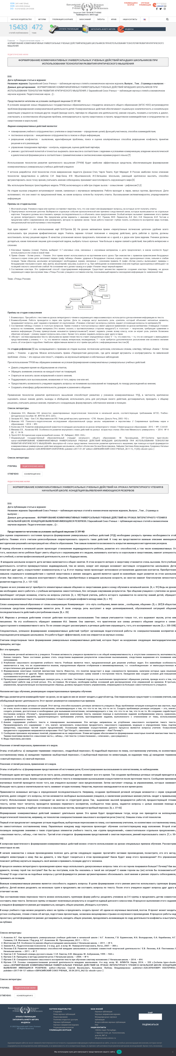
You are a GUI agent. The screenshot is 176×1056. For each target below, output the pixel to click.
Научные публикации (62, 1022)
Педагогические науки (18, 55)
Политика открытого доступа (65, 1020)
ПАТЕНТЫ (101, 19)
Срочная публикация (145, 4)
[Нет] (172, 1051)
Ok (119, 1052)
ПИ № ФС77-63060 (93, 13)
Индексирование (60, 1017)
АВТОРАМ (42, 19)
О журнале (57, 1012)
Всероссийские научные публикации (110, 1022)
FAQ (96, 1025)
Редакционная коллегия (63, 1027)
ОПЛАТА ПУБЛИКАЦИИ (69, 29)
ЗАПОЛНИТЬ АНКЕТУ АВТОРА (103, 29)
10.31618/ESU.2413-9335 (24, 9)
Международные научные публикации (106, 1018)
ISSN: (12, 3)
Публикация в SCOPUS (131, 4)
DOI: (12, 9)
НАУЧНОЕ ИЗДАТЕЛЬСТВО (21, 19)
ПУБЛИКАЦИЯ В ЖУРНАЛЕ (62, 19)
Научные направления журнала (66, 1025)
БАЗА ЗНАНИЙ (85, 19)
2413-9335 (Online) (22, 6)
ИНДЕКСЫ (129, 29)
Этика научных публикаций (64, 1014)
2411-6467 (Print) (21, 4)
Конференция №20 (32, 474)
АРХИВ (113, 19)
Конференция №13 (25, 996)
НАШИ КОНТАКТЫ (130, 19)
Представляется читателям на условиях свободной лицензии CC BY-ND (44, 101)
